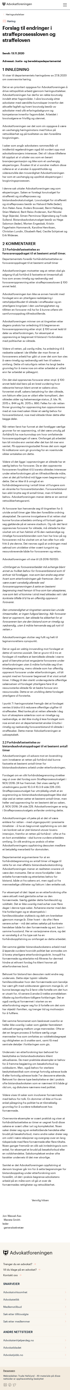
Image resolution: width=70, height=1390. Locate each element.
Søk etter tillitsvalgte (15, 1314)
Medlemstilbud (12, 1306)
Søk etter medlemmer (16, 1321)
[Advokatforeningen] (17, 4)
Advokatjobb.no (13, 1354)
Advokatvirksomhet (15, 1292)
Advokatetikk (11, 1299)
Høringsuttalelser (15, 14)
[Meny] (65, 5)
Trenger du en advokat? (17, 1264)
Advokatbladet (12, 1347)
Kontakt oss (10, 1275)
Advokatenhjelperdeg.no (18, 1340)
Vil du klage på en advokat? (20, 1269)
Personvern (9, 1370)
